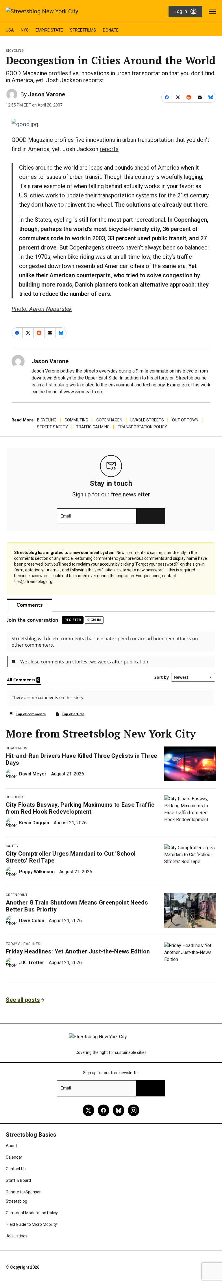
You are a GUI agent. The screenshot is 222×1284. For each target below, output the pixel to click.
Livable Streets (147, 420)
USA (10, 30)
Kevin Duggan (34, 823)
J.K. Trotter (31, 962)
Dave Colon (31, 920)
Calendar (14, 1157)
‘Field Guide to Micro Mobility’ (32, 1224)
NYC (25, 30)
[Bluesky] (118, 1110)
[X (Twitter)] (88, 1110)
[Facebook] (103, 1110)
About (11, 1145)
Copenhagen (109, 420)
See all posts (23, 999)
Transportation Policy (142, 427)
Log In (180, 11)
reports (109, 149)
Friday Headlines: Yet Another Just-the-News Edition (78, 951)
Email (66, 516)
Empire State (49, 30)
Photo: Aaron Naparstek (42, 308)
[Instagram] (133, 1110)
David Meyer (33, 774)
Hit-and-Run (16, 748)
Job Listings (16, 1236)
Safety (12, 846)
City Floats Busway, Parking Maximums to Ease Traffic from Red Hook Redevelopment (80, 808)
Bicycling (15, 51)
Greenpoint (16, 895)
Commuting (76, 420)
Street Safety (52, 427)
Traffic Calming (93, 427)
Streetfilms (83, 30)
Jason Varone (46, 94)
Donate (111, 30)
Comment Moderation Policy (32, 1212)
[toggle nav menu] (212, 11)
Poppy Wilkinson (37, 871)
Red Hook (15, 797)
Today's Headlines (23, 944)
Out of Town (185, 420)
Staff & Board (18, 1180)
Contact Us (16, 1168)
